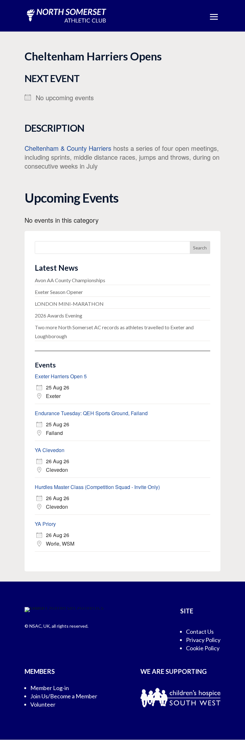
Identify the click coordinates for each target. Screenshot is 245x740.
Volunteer (43, 704)
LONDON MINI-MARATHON (69, 304)
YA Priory (45, 523)
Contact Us (200, 631)
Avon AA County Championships (70, 280)
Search (200, 247)
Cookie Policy (202, 648)
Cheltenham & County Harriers (68, 148)
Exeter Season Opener (59, 292)
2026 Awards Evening (58, 315)
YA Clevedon (49, 450)
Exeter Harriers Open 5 (61, 376)
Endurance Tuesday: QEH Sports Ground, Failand (91, 413)
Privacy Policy (203, 639)
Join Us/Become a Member (63, 696)
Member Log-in (49, 687)
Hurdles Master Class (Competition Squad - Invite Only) (97, 487)
